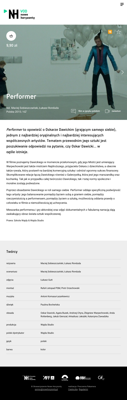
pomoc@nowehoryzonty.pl (46, 389)
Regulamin (83, 389)
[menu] (122, 4)
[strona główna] (37, 14)
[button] (122, 72)
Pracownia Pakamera (86, 386)
